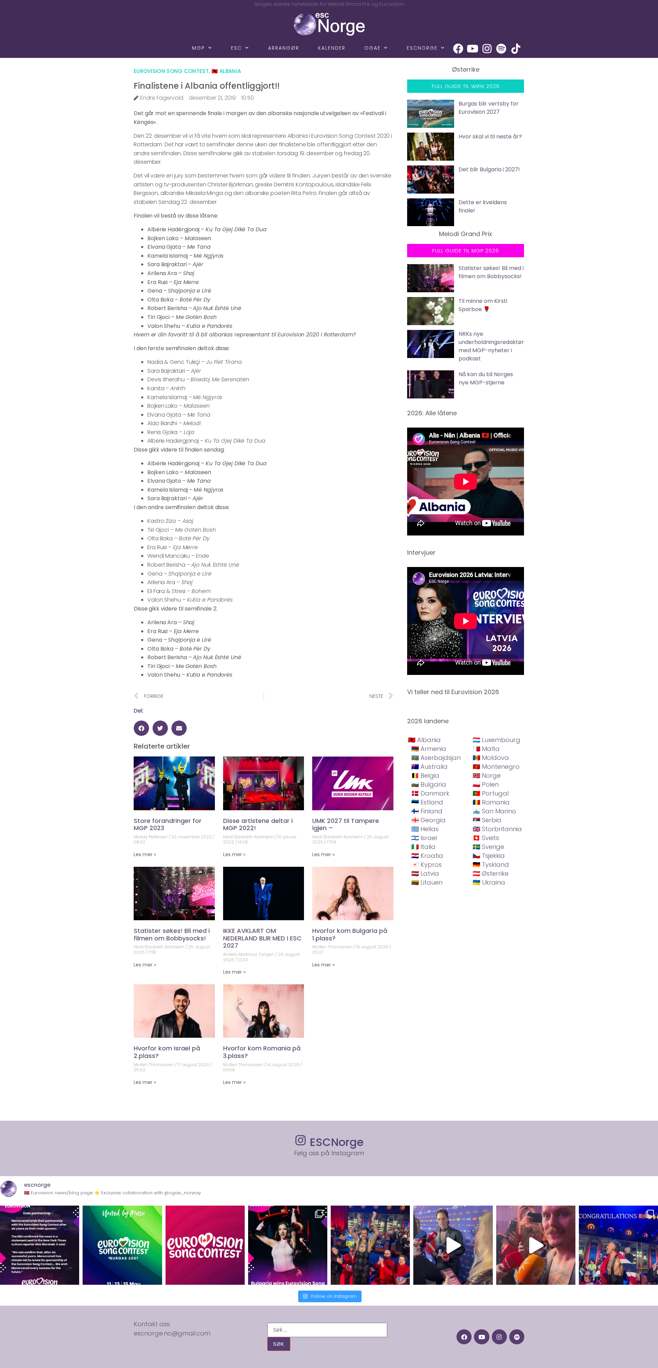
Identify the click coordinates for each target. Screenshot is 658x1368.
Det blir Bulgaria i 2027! (489, 169)
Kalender (331, 48)
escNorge (422, 48)
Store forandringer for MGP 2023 (168, 824)
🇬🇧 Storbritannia (497, 829)
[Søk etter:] (327, 1330)
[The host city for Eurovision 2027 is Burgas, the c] (122, 1245)
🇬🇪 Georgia (428, 820)
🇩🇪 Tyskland (491, 864)
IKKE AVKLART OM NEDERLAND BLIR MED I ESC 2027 (262, 938)
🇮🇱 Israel (424, 838)
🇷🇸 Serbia (487, 820)
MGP (198, 48)
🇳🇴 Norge (487, 775)
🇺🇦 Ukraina (489, 882)
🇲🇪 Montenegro (496, 766)
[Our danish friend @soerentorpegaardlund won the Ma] (452, 1245)
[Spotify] (501, 49)
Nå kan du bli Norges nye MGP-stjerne (486, 378)
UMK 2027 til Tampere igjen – (345, 824)
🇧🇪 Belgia (425, 775)
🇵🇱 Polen (486, 784)
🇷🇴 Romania (491, 802)
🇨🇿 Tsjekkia (489, 855)
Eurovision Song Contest (171, 71)
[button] (141, 728)
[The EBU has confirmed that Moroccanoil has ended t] (39, 1245)
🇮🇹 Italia (423, 846)
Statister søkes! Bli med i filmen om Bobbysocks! (172, 934)
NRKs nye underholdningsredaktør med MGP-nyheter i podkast (491, 346)
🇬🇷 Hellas (425, 829)
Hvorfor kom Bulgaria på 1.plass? (349, 934)
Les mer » (145, 854)
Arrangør (283, 48)
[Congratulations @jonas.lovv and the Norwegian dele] (618, 1245)
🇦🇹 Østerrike (491, 873)
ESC (236, 48)
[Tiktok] (516, 49)
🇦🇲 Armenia (428, 748)
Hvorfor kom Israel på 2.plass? (167, 1052)
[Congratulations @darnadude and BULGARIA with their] (287, 1245)
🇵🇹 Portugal (491, 793)
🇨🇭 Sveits (486, 838)
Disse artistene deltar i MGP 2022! (258, 824)
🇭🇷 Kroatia (427, 855)
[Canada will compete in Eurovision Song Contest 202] (205, 1245)
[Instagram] (487, 49)
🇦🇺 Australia (429, 766)
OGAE (372, 48)
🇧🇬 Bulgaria (428, 784)
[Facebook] (458, 49)
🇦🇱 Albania (226, 71)
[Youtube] (472, 49)
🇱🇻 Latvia (425, 873)
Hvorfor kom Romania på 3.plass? (262, 1052)
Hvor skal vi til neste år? (490, 136)
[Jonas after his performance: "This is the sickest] (370, 1245)
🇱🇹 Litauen (426, 882)
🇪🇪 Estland (427, 802)
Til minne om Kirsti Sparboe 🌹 (483, 305)
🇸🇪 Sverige (488, 846)
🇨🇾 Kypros (426, 864)
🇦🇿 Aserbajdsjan (436, 757)
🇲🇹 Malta (486, 748)
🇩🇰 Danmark (430, 793)
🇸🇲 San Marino (494, 811)
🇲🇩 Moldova (491, 757)
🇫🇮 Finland (426, 811)
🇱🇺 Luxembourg (496, 740)
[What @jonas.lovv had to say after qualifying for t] (535, 1245)
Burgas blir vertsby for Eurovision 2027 (489, 108)
